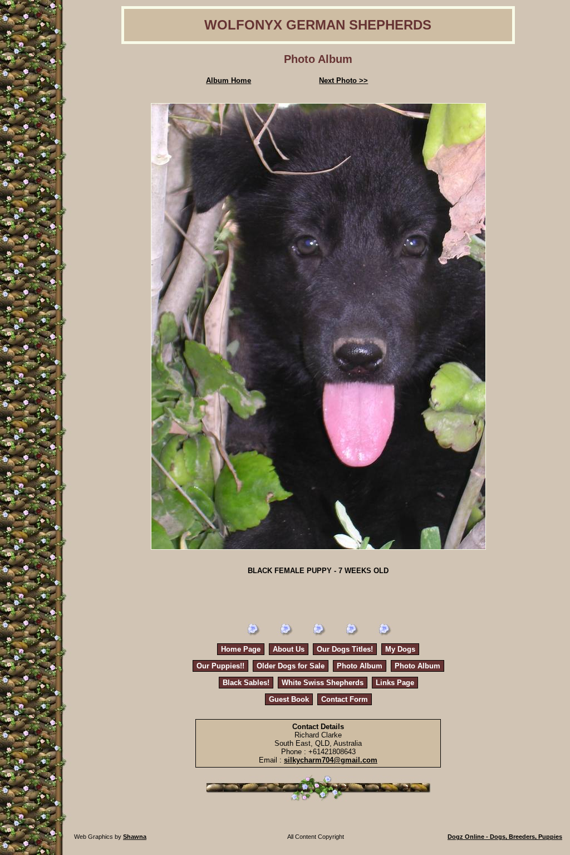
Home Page (241, 649)
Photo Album (359, 666)
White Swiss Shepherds (322, 682)
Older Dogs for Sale (291, 666)
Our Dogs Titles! (345, 649)
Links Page (395, 682)
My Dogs (400, 649)
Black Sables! (246, 682)
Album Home (228, 80)
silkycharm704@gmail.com (330, 760)
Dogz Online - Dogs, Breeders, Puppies (505, 836)
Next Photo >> (343, 80)
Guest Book (289, 699)
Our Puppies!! (220, 666)
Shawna (134, 836)
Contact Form (344, 699)
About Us (288, 649)
